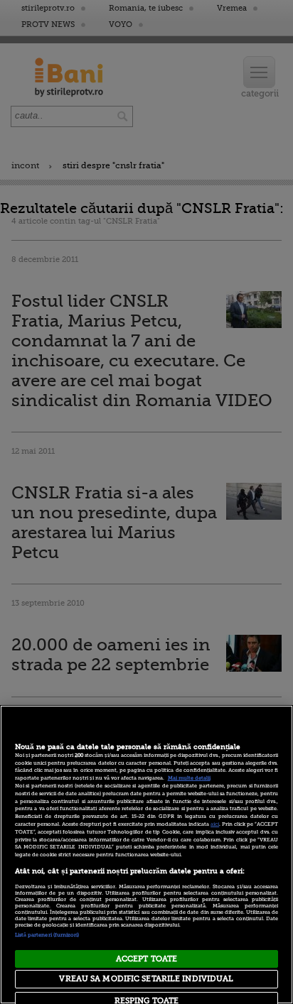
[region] (146, 854)
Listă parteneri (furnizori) (47, 935)
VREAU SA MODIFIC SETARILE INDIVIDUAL (146, 978)
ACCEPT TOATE (146, 959)
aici (215, 824)
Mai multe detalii (189, 778)
